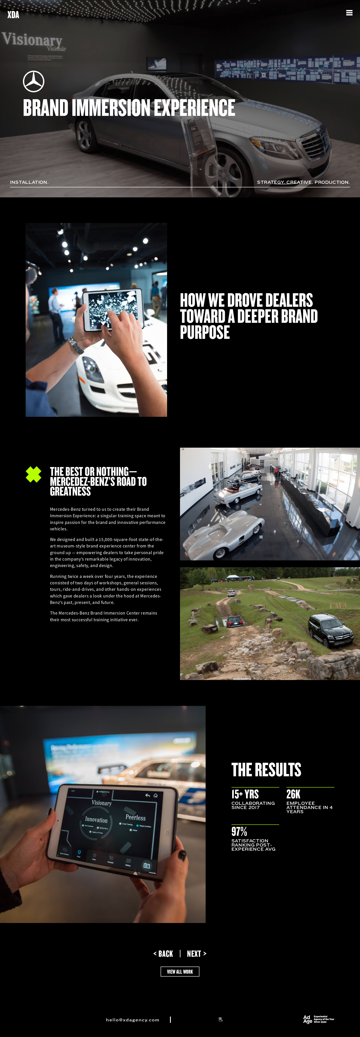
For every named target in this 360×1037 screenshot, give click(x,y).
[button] (351, 9)
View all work (180, 971)
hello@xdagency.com (133, 1019)
